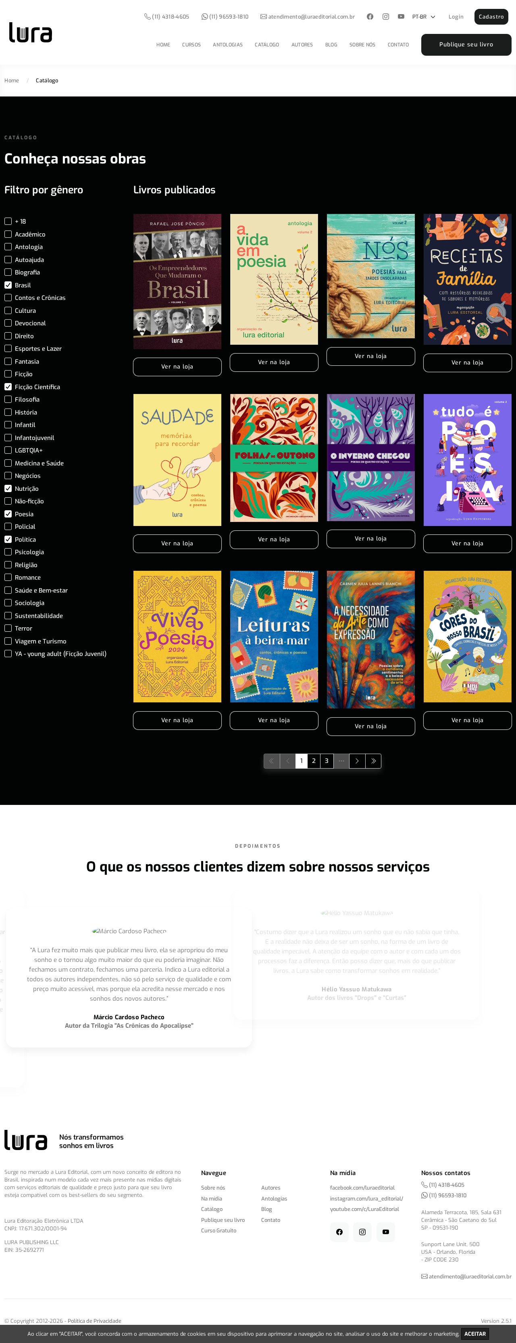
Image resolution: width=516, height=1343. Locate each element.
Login (456, 16)
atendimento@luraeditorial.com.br (311, 16)
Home (163, 45)
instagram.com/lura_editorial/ (366, 1198)
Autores (302, 45)
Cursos (191, 45)
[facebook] (370, 17)
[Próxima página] (357, 761)
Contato (398, 45)
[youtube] (401, 17)
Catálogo (267, 45)
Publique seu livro (466, 44)
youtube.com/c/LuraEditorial (364, 1209)
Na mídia (211, 1198)
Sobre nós (363, 45)
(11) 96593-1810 (228, 16)
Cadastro (491, 16)
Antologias (228, 45)
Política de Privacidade (94, 1321)
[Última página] (373, 761)
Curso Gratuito (218, 1230)
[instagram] (385, 17)
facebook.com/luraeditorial (362, 1187)
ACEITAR (475, 1333)
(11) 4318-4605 (170, 16)
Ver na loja (177, 367)
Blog (331, 45)
